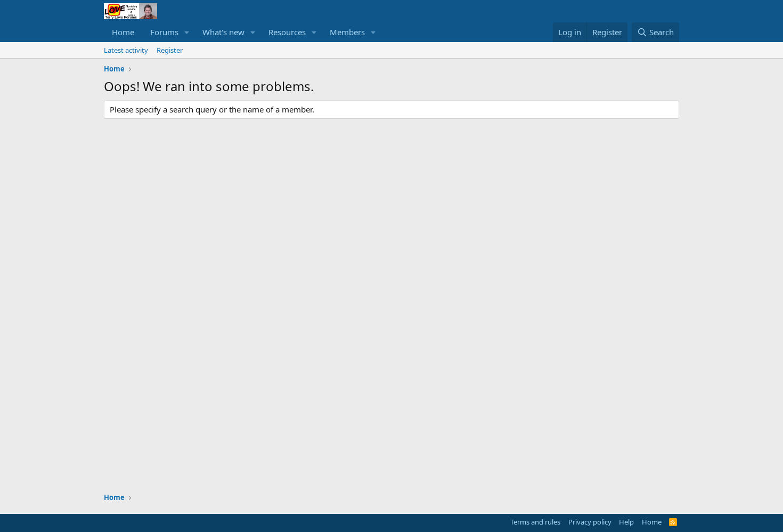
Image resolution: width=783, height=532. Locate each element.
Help (626, 522)
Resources (287, 32)
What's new (223, 32)
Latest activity (126, 50)
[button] (187, 32)
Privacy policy (589, 522)
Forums (164, 32)
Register (170, 50)
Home (123, 32)
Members (347, 32)
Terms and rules (535, 522)
